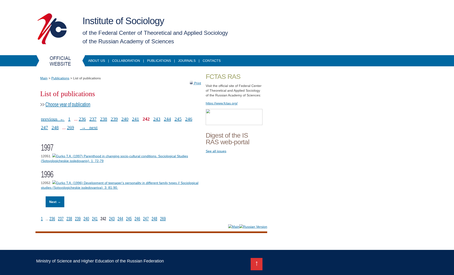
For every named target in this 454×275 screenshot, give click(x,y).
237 (92, 119)
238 (103, 119)
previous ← (53, 119)
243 (156, 119)
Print (197, 83)
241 (135, 119)
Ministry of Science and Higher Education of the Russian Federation (100, 261)
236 (82, 119)
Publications (159, 61)
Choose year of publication (67, 104)
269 (70, 127)
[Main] (233, 227)
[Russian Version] (253, 227)
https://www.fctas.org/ (222, 103)
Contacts (212, 61)
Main (44, 78)
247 (44, 127)
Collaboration (126, 61)
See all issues (216, 151)
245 (178, 119)
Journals (187, 61)
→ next (89, 127)
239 (114, 119)
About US (96, 61)
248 (55, 127)
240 (124, 119)
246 (188, 119)
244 (167, 119)
